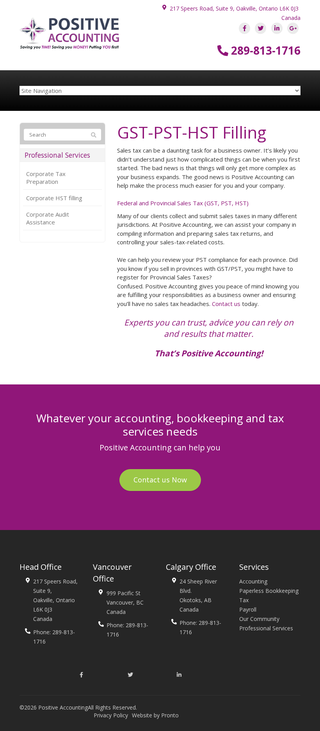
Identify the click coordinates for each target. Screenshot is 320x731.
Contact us (226, 304)
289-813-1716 (264, 50)
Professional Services (57, 155)
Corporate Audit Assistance (47, 218)
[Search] (93, 135)
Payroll (247, 609)
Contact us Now (160, 479)
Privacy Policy (111, 715)
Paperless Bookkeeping (269, 590)
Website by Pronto (155, 715)
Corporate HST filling (54, 198)
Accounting (253, 581)
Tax (244, 600)
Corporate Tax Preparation (46, 177)
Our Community (259, 619)
